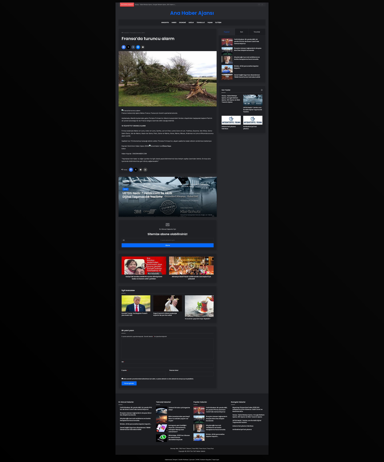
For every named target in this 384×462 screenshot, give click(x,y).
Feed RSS (195, 448)
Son (241, 32)
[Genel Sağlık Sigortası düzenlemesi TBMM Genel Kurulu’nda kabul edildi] (227, 77)
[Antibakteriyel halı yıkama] (252, 120)
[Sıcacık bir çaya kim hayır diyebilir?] (199, 306)
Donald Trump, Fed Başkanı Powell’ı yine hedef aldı (135, 314)
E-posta (125, 370)
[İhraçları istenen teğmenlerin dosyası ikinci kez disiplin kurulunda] (227, 51)
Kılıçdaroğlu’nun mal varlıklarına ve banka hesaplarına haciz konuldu (247, 58)
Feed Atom (202, 448)
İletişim (218, 22)
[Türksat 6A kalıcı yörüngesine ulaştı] (161, 410)
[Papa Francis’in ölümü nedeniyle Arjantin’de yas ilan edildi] (167, 303)
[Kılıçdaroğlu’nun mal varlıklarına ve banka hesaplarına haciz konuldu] (227, 60)
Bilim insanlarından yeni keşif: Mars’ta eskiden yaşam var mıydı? (179, 418)
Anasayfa (165, 22)
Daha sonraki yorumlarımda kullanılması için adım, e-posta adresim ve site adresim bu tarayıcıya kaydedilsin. (158, 379)
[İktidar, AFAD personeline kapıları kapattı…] (227, 69)
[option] (167, 197)
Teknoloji (201, 22)
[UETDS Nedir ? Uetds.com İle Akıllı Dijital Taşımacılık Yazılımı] (252, 100)
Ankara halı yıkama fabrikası (144, 193)
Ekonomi (182, 22)
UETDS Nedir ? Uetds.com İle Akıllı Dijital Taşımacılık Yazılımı (153, 4)
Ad (123, 362)
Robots (189, 448)
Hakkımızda (168, 459)
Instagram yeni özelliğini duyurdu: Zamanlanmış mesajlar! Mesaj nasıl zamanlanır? (177, 428)
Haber (174, 22)
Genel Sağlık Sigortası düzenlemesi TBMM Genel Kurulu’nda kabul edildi (247, 76)
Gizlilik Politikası (183, 459)
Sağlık (191, 22)
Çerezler (192, 459)
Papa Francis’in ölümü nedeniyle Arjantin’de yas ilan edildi (165, 314)
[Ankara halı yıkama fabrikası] (167, 197)
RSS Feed (183, 448)
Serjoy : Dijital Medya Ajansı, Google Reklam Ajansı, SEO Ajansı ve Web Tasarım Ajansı (231, 99)
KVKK (197, 459)
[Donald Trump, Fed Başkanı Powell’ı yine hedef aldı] (136, 303)
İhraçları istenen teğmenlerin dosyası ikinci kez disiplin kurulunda (247, 49)
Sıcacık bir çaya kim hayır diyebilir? (197, 319)
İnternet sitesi (173, 370)
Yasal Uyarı (215, 459)
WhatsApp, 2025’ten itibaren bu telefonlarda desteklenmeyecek (179, 437)
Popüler (227, 32)
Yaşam (209, 22)
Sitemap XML (174, 448)
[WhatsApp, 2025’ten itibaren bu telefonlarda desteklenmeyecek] (161, 438)
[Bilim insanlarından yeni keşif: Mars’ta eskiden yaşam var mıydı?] (161, 419)
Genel (125, 189)
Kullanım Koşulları (205, 459)
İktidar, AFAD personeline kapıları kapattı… (215, 435)
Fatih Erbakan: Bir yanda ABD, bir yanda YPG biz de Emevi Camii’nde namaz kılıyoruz (246, 41)
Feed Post (210, 448)
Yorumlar (257, 32)
